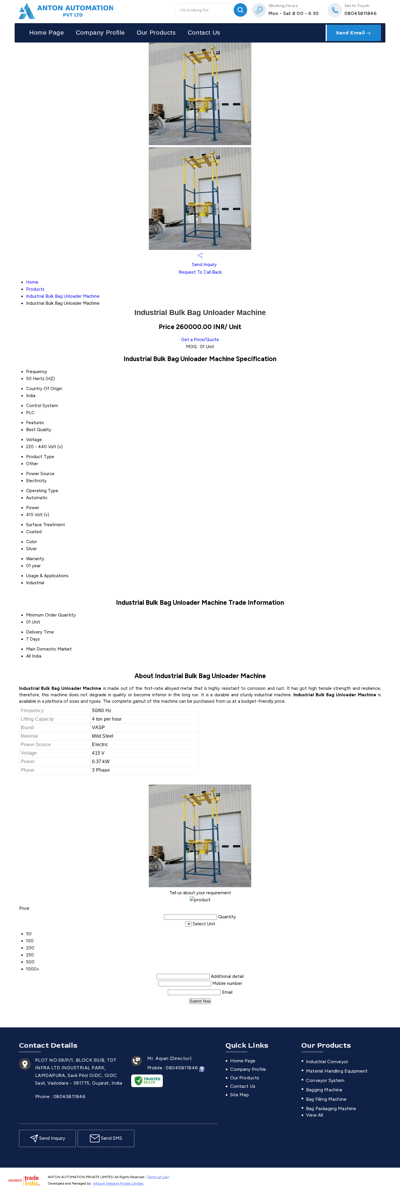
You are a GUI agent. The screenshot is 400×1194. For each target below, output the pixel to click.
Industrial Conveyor (327, 1061)
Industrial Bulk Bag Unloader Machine (63, 296)
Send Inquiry (204, 264)
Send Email (351, 33)
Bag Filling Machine (326, 1099)
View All (314, 1115)
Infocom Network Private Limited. (118, 1183)
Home (32, 282)
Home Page (46, 32)
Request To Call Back (200, 272)
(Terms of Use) (157, 1177)
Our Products (156, 32)
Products (35, 289)
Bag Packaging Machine (331, 1108)
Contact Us (204, 32)
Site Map (239, 1095)
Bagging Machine (324, 1090)
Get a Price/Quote (200, 339)
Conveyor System (325, 1080)
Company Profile (100, 32)
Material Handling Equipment (336, 1071)
